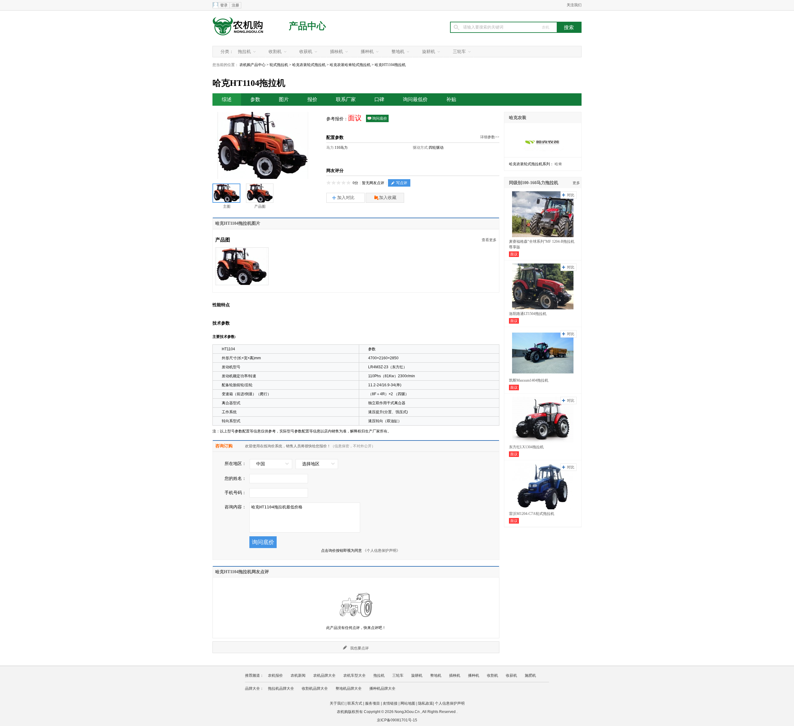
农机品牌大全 (324, 675)
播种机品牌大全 (382, 688)
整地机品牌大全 (349, 688)
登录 (224, 5)
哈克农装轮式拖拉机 (309, 65)
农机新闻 (298, 675)
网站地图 (407, 703)
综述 (227, 99)
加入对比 (346, 197)
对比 (570, 195)
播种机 (367, 51)
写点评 (401, 183)
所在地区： (235, 463)
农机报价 (275, 675)
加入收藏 (387, 197)
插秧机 (336, 51)
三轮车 (459, 51)
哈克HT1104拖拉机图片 (237, 223)
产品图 (259, 206)
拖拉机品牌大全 (281, 688)
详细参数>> (489, 137)
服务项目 (372, 703)
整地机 (397, 51)
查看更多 (489, 240)
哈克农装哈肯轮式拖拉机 (350, 65)
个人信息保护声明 (450, 703)
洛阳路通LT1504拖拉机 (527, 314)
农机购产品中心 (252, 65)
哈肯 (558, 164)
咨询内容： (235, 507)
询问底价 (379, 118)
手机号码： (235, 492)
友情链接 (390, 703)
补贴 (451, 99)
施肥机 (530, 675)
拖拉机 (244, 51)
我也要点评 (359, 648)
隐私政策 (425, 703)
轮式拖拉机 (279, 65)
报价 (312, 99)
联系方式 (354, 703)
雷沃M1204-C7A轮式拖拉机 (531, 513)
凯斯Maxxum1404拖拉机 (528, 380)
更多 (576, 183)
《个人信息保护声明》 (381, 550)
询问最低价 (415, 99)
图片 (284, 99)
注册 (235, 5)
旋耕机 (428, 51)
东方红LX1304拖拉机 (526, 447)
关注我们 (574, 5)
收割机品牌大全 (315, 688)
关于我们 (337, 703)
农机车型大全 (354, 675)
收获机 (305, 51)
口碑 (379, 99)
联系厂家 (346, 99)
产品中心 (307, 26)
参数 (255, 99)
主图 (226, 206)
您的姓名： (235, 478)
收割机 (275, 51)
